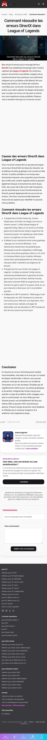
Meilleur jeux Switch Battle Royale (14, 678)
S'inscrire (23, 724)
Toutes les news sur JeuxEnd (12, 696)
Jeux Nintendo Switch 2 (10, 620)
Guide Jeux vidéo (21, 14)
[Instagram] (6, 611)
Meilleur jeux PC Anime (10, 588)
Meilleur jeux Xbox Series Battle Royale (16, 648)
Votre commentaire (11, 526)
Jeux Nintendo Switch (9, 635)
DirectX (5, 68)
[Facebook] (3, 611)
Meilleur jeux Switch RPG (11, 672)
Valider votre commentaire (24, 549)
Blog (11, 14)
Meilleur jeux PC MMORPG (11, 579)
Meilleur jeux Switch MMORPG (13, 682)
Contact (31, 722)
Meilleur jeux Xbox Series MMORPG (15, 651)
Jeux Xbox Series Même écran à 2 (14, 660)
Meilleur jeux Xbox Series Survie (13, 657)
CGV (25, 722)
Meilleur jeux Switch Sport (11, 685)
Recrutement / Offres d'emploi (13, 705)
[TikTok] (13, 611)
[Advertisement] (23, 127)
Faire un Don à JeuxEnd (10, 607)
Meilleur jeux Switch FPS (11, 675)
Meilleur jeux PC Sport (10, 585)
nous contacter (32, 448)
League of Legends (20, 71)
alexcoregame (21, 432)
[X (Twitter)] (10, 611)
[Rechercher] (39, 4)
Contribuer (24, 482)
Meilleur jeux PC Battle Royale (13, 576)
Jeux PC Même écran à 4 (10, 600)
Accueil (4, 14)
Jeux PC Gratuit (7, 604)
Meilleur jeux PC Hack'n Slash (12, 582)
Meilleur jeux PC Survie (10, 594)
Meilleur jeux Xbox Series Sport (13, 654)
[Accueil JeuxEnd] (8, 4)
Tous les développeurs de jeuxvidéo (15, 702)
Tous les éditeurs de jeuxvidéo (13, 699)
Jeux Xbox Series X (8, 626)
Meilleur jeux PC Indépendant (13, 591)
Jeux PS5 (5, 623)
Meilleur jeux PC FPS (9, 573)
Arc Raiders (6, 714)
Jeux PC (4, 629)
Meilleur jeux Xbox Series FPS (12, 645)
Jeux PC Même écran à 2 (10, 597)
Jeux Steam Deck (8, 632)
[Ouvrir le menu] (43, 4)
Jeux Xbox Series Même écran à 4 (14, 663)
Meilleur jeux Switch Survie (12, 688)
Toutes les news (40, 722)
